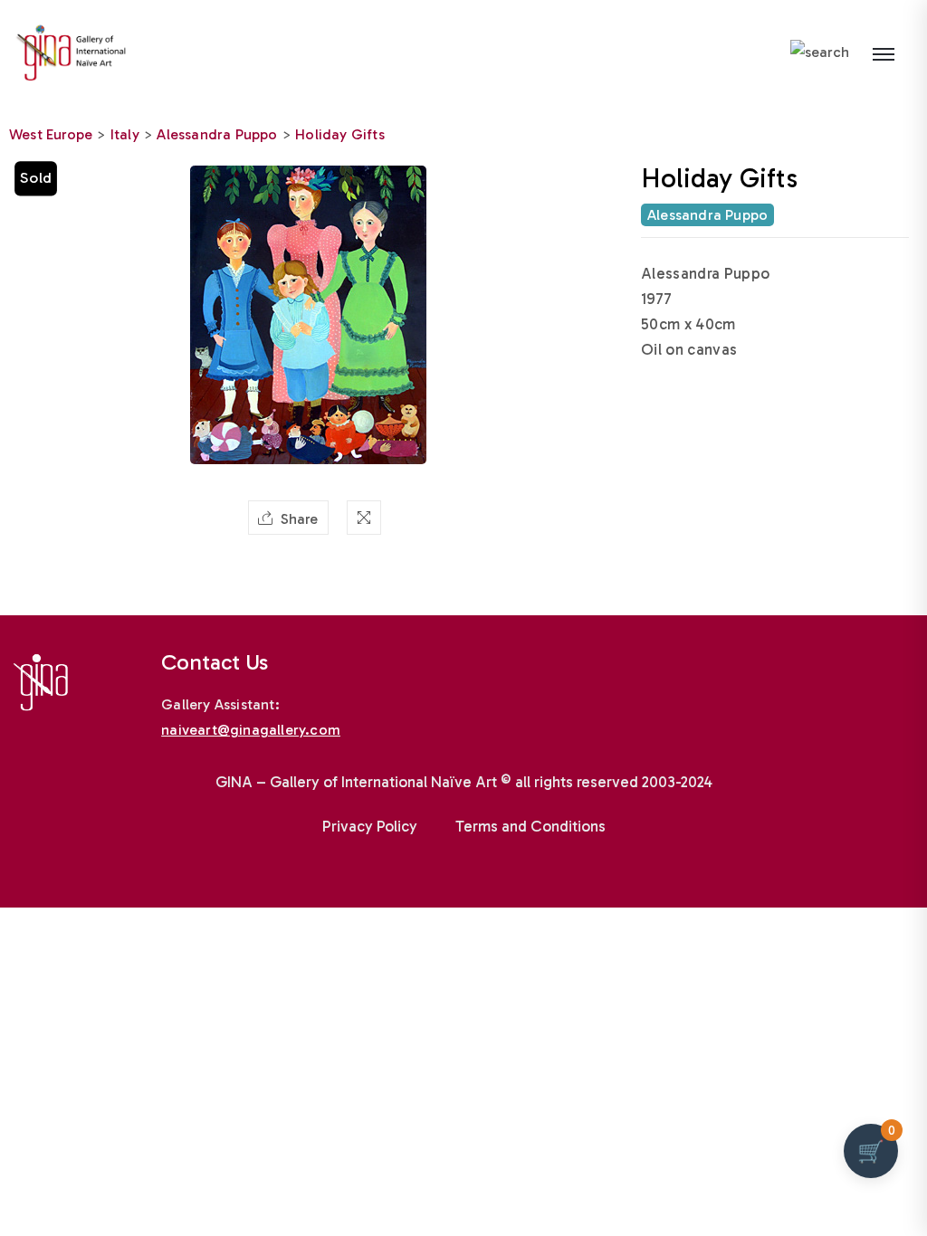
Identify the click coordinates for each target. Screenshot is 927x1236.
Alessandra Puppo (217, 134)
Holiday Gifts (340, 134)
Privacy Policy (369, 826)
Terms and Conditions (530, 826)
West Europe (50, 134)
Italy (124, 134)
